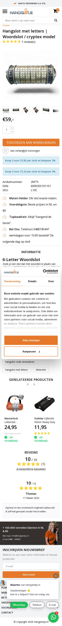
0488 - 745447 (14, 539)
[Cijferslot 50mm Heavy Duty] (44, 403)
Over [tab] (51, 281)
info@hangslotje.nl (20, 535)
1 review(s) (28, 42)
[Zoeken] (56, 20)
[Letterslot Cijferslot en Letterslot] (14, 403)
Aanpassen (29, 351)
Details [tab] (32, 281)
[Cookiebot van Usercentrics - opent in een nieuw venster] (43, 271)
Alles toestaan (31, 340)
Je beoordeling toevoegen (31, 468)
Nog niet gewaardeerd (12, 433)
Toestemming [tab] (12, 281)
